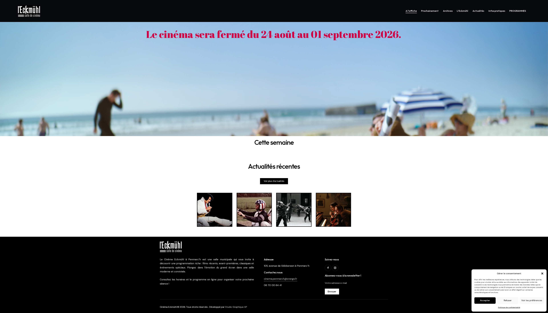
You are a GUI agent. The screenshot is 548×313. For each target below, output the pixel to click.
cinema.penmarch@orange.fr (280, 278)
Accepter (485, 300)
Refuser (508, 300)
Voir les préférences (531, 300)
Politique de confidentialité (509, 307)
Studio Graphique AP (236, 306)
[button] (542, 273)
